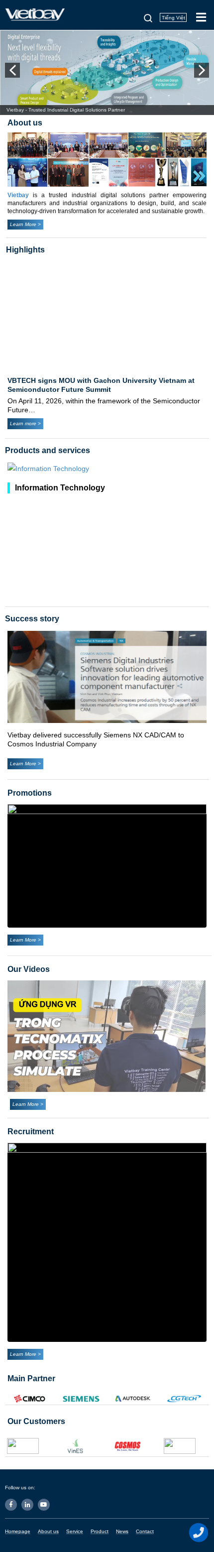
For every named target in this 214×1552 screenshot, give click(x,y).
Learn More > (25, 224)
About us (48, 1531)
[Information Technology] (107, 469)
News (122, 1531)
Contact (145, 1531)
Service (74, 1531)
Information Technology (60, 487)
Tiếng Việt (173, 17)
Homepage (17, 1531)
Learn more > (25, 423)
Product (99, 1531)
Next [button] (201, 70)
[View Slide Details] (107, 866)
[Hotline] (199, 1532)
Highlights (25, 249)
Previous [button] (12, 70)
